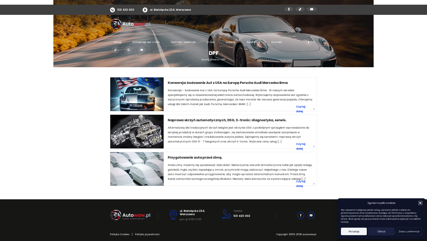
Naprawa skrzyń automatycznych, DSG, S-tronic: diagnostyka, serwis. (227, 120)
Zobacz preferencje (408, 231)
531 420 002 (125, 10)
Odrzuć (381, 231)
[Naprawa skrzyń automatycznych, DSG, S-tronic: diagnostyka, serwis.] (137, 131)
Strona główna (210, 59)
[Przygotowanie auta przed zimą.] (137, 169)
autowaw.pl (309, 234)
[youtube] (311, 215)
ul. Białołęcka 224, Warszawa (170, 10)
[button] (420, 203)
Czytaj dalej (300, 109)
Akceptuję (353, 231)
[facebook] (300, 215)
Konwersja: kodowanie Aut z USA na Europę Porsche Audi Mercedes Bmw (228, 82)
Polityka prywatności (147, 234)
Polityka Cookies (119, 234)
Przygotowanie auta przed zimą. (195, 157)
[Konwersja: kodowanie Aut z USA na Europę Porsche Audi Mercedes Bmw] (137, 94)
